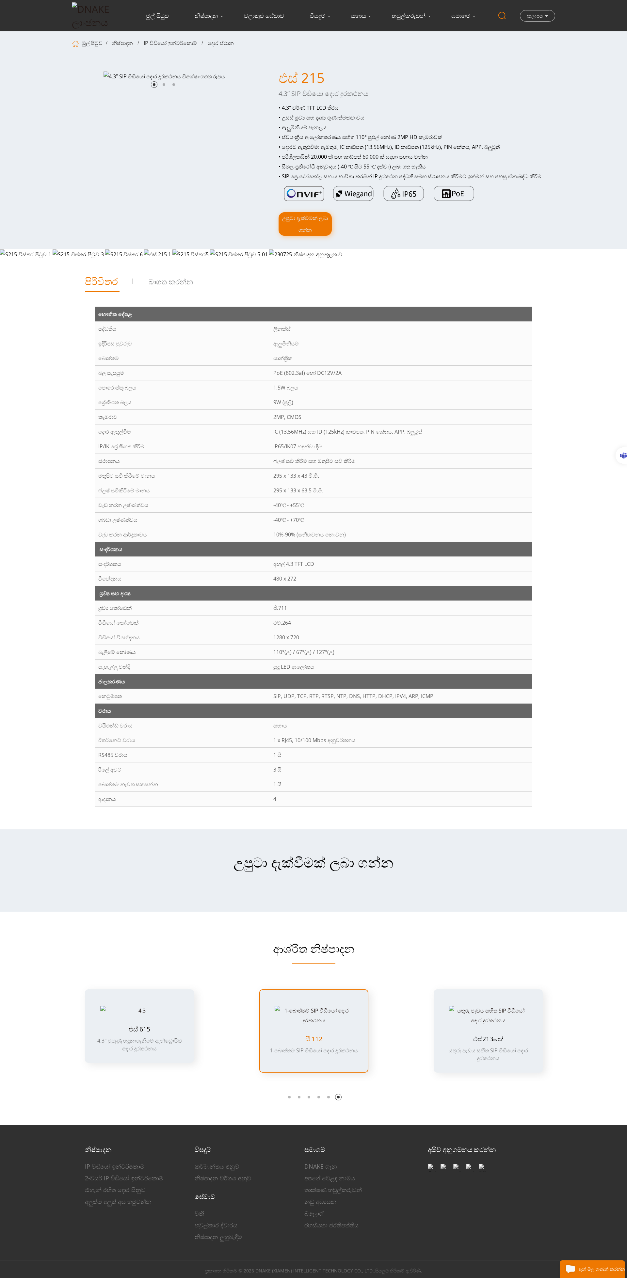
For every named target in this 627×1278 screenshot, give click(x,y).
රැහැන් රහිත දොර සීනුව (115, 1190)
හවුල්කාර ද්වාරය (216, 1225)
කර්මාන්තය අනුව (217, 1166)
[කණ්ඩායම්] (621, 455)
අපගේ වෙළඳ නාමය (329, 1178)
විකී (199, 1213)
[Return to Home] (76, 43)
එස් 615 (139, 1029)
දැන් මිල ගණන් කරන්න (602, 1269)
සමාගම (460, 16)
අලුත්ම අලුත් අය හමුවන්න (118, 1202)
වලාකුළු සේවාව (264, 16)
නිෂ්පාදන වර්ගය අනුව (223, 1178)
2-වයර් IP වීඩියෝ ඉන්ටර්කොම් (124, 1178)
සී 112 (313, 1039)
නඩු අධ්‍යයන (320, 1202)
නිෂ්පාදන (206, 16)
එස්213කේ (488, 1039)
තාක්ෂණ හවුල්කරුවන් (333, 1190)
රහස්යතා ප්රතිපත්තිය (331, 1225)
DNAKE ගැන (320, 1166)
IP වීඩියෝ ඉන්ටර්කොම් (170, 43)
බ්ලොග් (314, 1213)
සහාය (358, 16)
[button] (154, 84)
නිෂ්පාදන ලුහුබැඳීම (218, 1237)
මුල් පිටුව (157, 16)
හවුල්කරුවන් (409, 16)
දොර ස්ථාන (221, 43)
